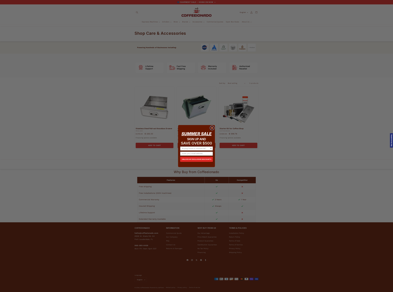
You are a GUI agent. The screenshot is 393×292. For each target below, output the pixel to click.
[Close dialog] (212, 128)
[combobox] (196, 148)
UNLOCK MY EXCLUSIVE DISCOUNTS (196, 159)
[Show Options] (211, 148)
